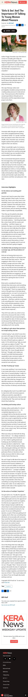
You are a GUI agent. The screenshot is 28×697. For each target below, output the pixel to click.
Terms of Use (6, 684)
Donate (23, 2)
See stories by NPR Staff (8, 605)
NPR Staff (11, 23)
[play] (2, 695)
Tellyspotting (6, 675)
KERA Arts (5, 671)
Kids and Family (6, 668)
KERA (4, 665)
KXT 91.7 (5, 678)
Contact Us (5, 687)
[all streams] (26, 695)
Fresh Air (6, 582)
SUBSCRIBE (14, 641)
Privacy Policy (6, 681)
